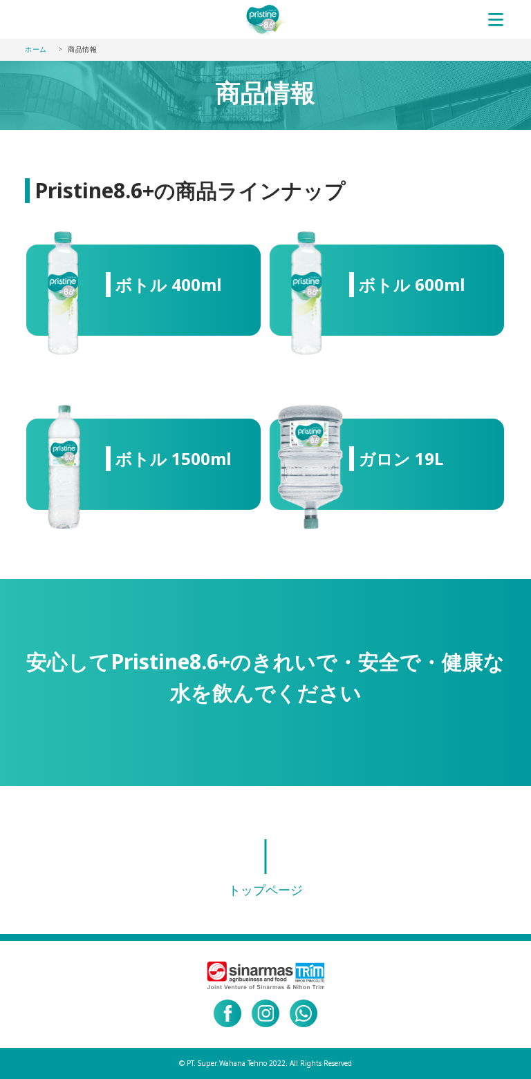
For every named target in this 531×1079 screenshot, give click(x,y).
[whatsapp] (303, 1013)
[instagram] (265, 1013)
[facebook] (227, 1013)
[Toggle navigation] (495, 19)
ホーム (36, 49)
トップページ (265, 889)
